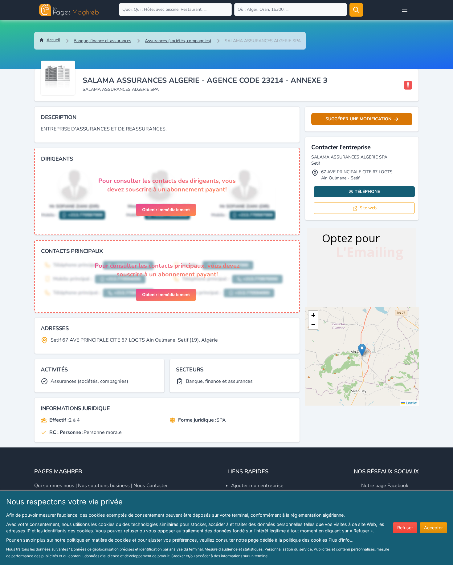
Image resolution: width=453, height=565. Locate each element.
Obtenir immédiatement (166, 210)
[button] (362, 350)
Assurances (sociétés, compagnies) (178, 41)
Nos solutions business (104, 485)
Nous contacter (150, 485)
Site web (368, 208)
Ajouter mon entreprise (257, 485)
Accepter (433, 527)
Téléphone (367, 191)
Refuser (405, 527)
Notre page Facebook (384, 485)
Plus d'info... (341, 540)
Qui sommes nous (54, 485)
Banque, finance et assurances (102, 41)
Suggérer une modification (358, 119)
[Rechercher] (356, 10)
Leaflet (411, 402)
